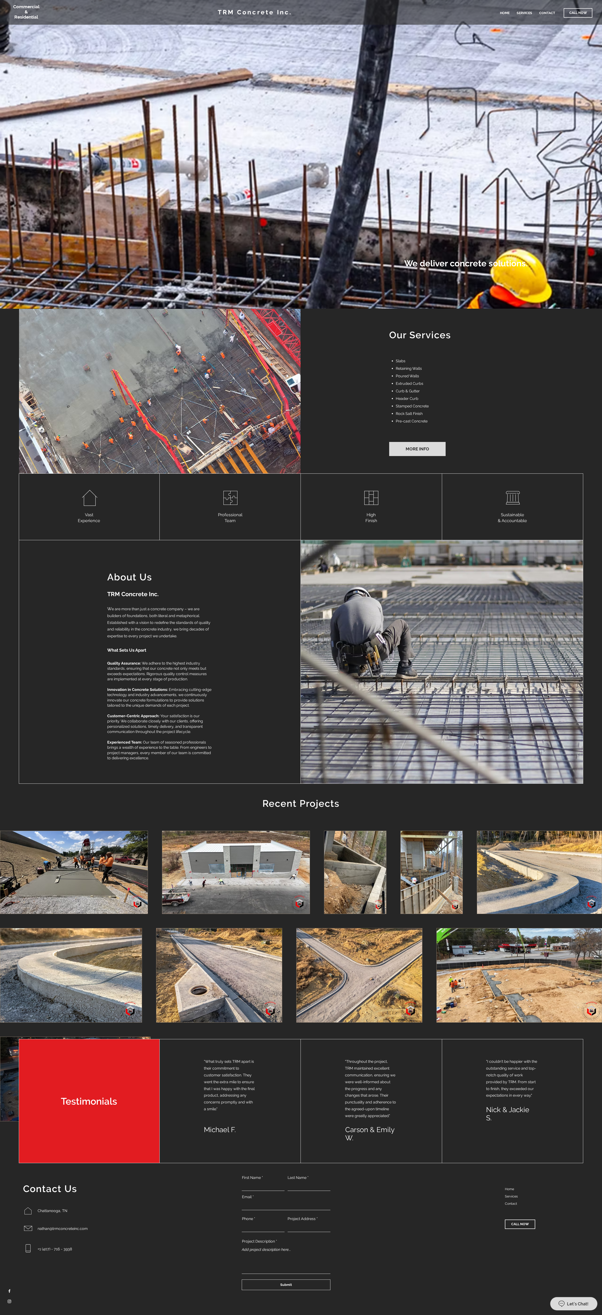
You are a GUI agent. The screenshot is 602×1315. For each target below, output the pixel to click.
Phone (247, 1219)
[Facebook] (9, 1291)
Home (509, 1189)
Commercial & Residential (26, 12)
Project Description (258, 1241)
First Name (251, 1178)
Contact (511, 1203)
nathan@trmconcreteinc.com (63, 1228)
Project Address (302, 1219)
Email (247, 1197)
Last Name (297, 1178)
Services (511, 1196)
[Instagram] (9, 1301)
